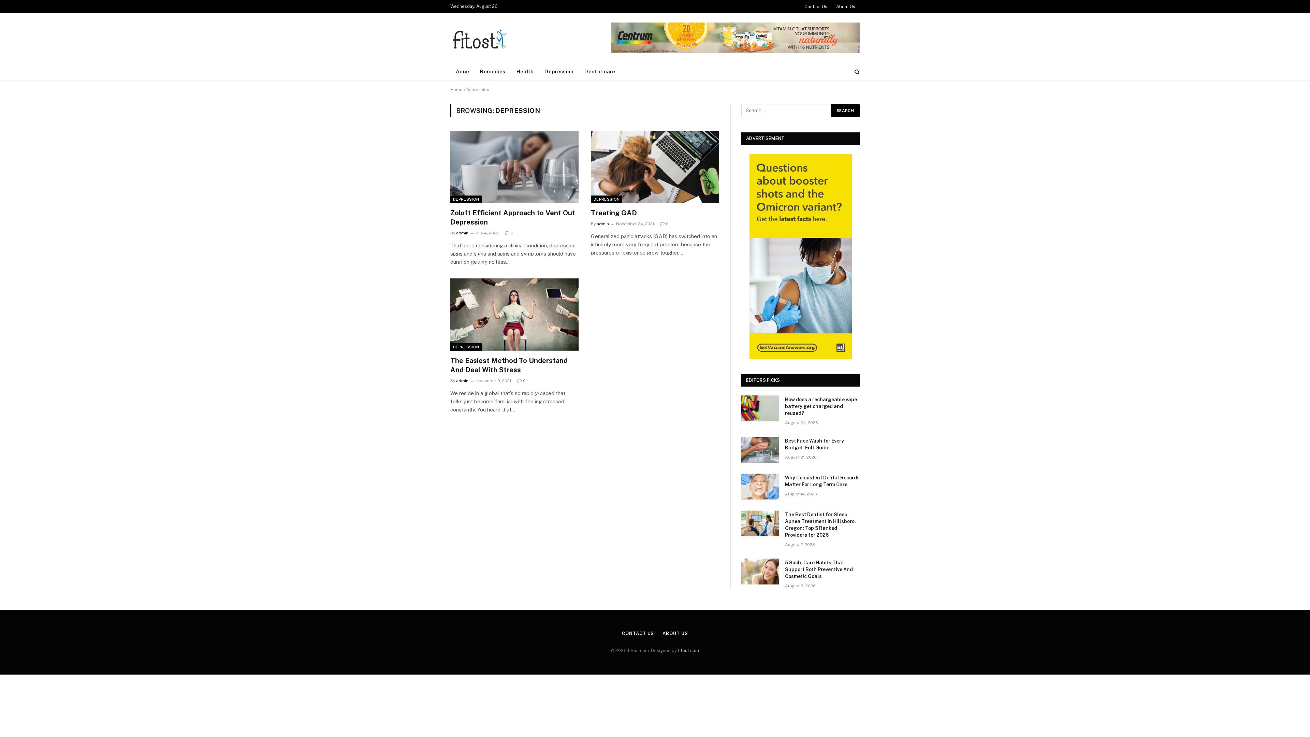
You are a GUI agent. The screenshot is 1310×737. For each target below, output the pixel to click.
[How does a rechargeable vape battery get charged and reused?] (760, 408)
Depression (558, 71)
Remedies (492, 71)
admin (462, 233)
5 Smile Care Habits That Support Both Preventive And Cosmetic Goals (819, 569)
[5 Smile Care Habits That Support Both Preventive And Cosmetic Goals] (760, 571)
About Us (845, 6)
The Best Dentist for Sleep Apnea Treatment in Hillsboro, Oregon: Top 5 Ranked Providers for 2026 (820, 525)
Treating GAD (614, 213)
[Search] (856, 72)
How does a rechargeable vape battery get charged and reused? (821, 406)
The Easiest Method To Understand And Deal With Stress (509, 365)
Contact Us (815, 6)
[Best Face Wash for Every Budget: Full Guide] (760, 450)
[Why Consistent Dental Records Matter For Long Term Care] (760, 487)
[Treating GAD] (655, 167)
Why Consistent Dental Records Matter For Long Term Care (822, 481)
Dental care (599, 71)
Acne (462, 71)
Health (525, 71)
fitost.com (688, 650)
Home (456, 89)
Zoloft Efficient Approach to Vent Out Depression (512, 217)
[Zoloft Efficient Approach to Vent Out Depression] (514, 167)
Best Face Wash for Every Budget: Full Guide (814, 444)
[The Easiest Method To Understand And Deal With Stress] (514, 314)
